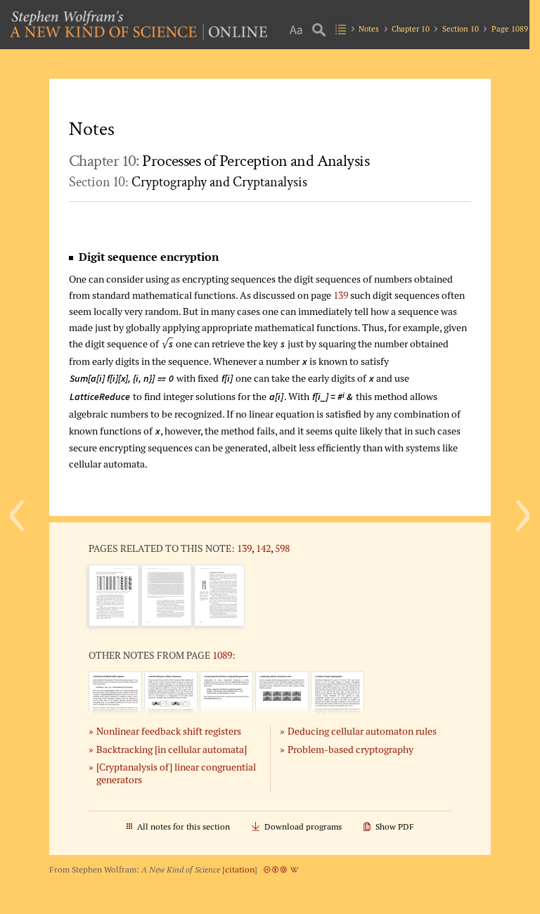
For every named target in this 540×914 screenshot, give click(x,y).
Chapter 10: (219, 161)
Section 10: (188, 182)
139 (340, 295)
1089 (222, 655)
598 (282, 548)
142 (263, 548)
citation (240, 869)
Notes (369, 29)
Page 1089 (509, 29)
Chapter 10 (411, 29)
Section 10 (460, 29)
